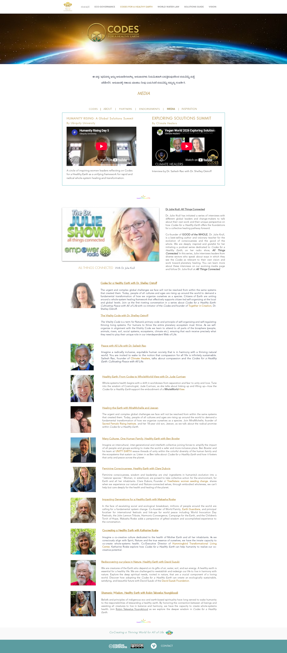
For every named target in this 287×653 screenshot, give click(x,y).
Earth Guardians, (191, 509)
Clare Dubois (144, 481)
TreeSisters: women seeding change (187, 481)
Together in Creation (200, 305)
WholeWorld (171, 389)
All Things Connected (208, 269)
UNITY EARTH (124, 451)
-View (181, 389)
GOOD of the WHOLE (195, 234)
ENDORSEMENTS (149, 109)
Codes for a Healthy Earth (200, 302)
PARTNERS (125, 109)
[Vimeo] (154, 646)
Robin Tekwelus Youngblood (132, 609)
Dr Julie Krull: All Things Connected (185, 209)
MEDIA (171, 108)
